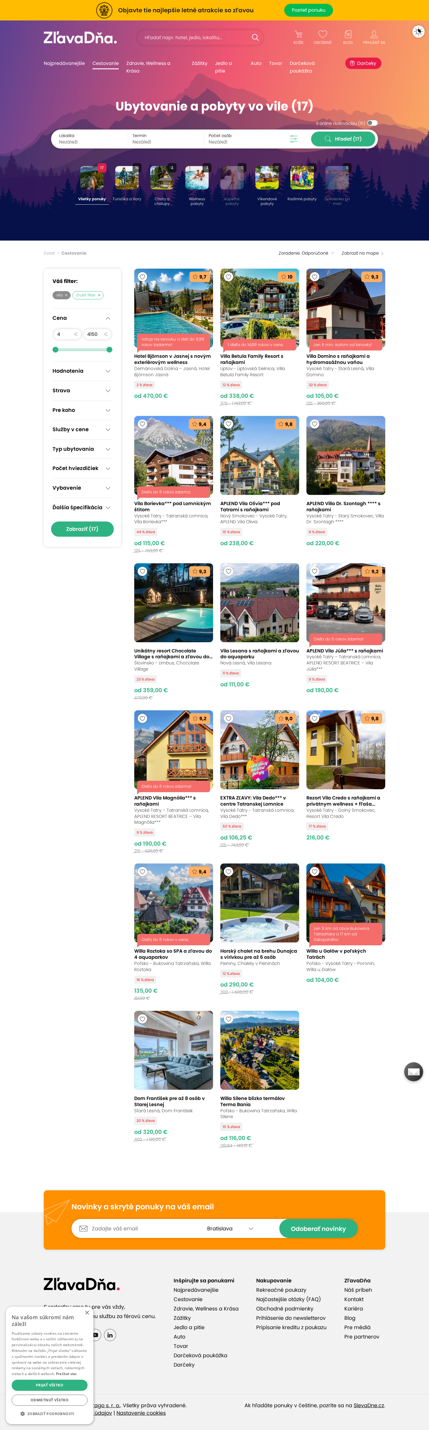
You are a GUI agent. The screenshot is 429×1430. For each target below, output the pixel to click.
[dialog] (49, 1365)
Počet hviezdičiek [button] (75, 468)
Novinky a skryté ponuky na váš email (143, 1207)
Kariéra (353, 1308)
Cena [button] (60, 318)
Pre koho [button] (64, 410)
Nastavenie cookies (141, 1413)
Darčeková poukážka (302, 67)
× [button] (87, 1313)
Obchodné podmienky (284, 1308)
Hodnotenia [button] (68, 370)
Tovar (275, 63)
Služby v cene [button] (71, 429)
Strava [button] (61, 390)
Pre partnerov (361, 1336)
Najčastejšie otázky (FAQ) (288, 1299)
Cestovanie (106, 63)
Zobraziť (82, 529)
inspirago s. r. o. (100, 1405)
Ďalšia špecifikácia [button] (77, 507)
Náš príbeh (358, 1289)
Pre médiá (357, 1327)
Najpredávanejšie (64, 63)
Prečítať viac (66, 1373)
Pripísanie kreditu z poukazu (291, 1327)
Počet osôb (220, 136)
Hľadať (348, 139)
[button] (50, 1414)
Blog (349, 1318)
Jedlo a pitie (223, 67)
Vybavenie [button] (67, 487)
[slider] (55, 350)
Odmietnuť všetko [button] (50, 1400)
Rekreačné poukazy (281, 1289)
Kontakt (354, 1299)
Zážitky (199, 63)
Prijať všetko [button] (49, 1385)
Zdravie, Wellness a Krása (148, 67)
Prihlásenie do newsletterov (291, 1318)
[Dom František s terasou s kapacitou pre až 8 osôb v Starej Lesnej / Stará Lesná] (173, 1079)
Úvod (49, 253)
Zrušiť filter (86, 295)
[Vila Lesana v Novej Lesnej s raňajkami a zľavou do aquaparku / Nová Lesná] (259, 631)
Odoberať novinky (318, 1229)
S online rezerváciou (340, 123)
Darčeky (366, 63)
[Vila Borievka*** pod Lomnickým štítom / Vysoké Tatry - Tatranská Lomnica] (173, 484)
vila (59, 295)
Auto (256, 63)
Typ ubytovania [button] (73, 449)
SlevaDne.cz (369, 1405)
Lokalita (66, 136)
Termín (139, 136)
